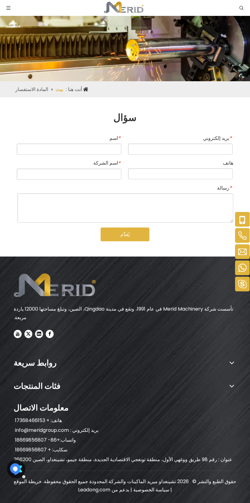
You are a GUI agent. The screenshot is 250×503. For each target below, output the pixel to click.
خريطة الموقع (28, 481)
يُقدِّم (125, 234)
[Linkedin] (39, 334)
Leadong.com (94, 489)
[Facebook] (50, 334)
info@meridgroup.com (41, 430)
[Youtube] (18, 334)
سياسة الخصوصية (150, 489)
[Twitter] (28, 334)
